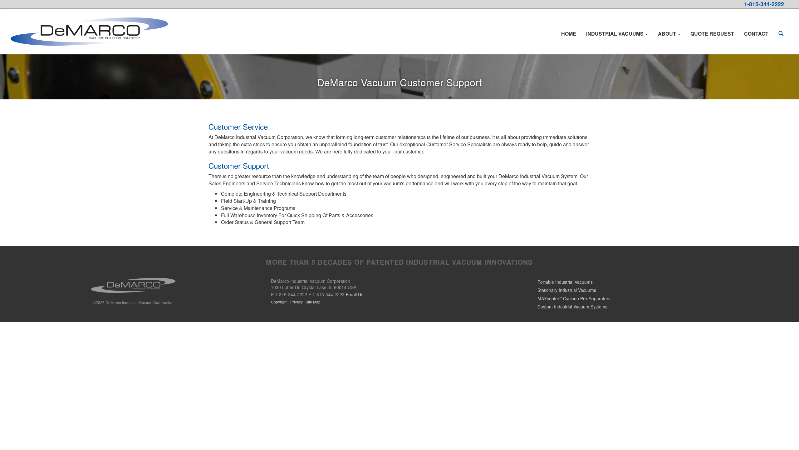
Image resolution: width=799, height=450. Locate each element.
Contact (756, 33)
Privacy (296, 301)
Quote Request (712, 33)
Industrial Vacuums (615, 33)
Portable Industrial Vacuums (565, 282)
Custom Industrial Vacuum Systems (572, 306)
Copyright (279, 301)
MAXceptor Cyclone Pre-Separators (573, 298)
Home (568, 33)
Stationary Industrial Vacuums (566, 290)
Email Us (354, 294)
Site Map (313, 301)
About (667, 33)
